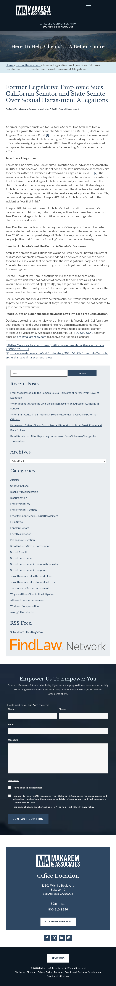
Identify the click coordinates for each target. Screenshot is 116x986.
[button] (88, 5)
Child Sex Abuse (19, 486)
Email (12, 724)
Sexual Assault (18, 552)
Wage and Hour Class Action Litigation (32, 594)
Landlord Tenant (19, 528)
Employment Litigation (23, 510)
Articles (14, 479)
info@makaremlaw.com (31, 336)
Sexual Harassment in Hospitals (28, 570)
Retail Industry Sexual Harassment (30, 546)
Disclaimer (13, 780)
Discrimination (18, 498)
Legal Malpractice (20, 534)
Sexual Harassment (69, 109)
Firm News (16, 522)
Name (11, 709)
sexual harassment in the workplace (31, 576)
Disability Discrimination (24, 492)
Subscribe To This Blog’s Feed (27, 632)
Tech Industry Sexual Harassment (29, 588)
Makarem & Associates (31, 109)
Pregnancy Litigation (22, 540)
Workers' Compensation (24, 606)
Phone (62, 709)
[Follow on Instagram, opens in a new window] (69, 938)
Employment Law (20, 504)
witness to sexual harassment (27, 600)
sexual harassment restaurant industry (32, 582)
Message (13, 740)
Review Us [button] (58, 958)
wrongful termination (22, 612)
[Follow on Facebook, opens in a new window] (47, 938)
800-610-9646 (52, 26)
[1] (47, 135)
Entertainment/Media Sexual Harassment (34, 516)
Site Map (31, 972)
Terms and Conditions (65, 972)
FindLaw (64, 976)
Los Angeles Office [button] (58, 921)
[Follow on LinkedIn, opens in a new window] (62, 938)
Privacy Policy (86, 807)
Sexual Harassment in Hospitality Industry (34, 564)
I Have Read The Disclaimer (27, 787)
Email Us (68, 26)
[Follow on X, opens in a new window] (54, 938)
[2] (95, 173)
